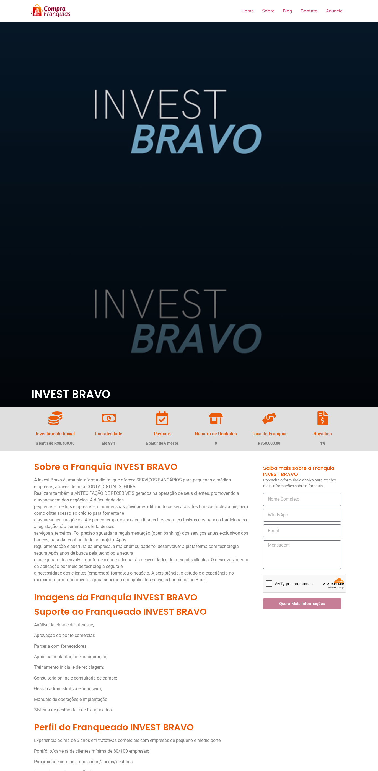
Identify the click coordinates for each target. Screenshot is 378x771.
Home (247, 11)
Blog (287, 11)
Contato (309, 11)
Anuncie (334, 11)
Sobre (268, 11)
